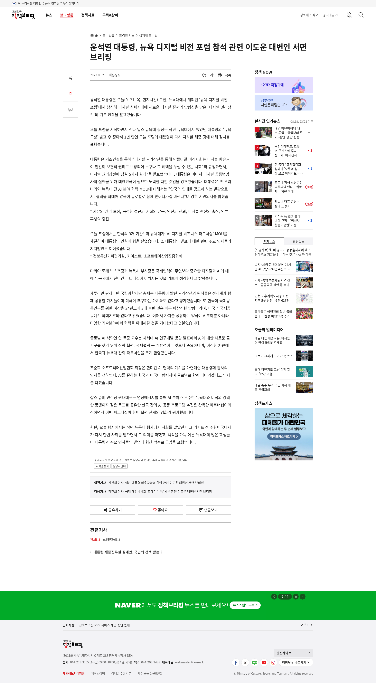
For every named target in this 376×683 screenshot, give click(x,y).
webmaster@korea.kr (190, 662)
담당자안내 (119, 466)
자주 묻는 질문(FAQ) (149, 673)
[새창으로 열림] (219, 75)
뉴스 (49, 15)
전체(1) (95, 539)
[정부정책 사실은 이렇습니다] (284, 103)
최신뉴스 (299, 241)
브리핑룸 (66, 15)
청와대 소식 (307, 15)
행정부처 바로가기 (294, 662)
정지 (296, 597)
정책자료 (88, 15)
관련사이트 (284, 652)
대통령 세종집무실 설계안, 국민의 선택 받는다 (128, 552)
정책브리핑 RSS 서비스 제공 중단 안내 (104, 625)
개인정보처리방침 (74, 673)
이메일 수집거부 (121, 673)
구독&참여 (110, 15)
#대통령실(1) (111, 539)
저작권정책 (102, 466)
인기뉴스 (269, 241)
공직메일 (328, 15)
